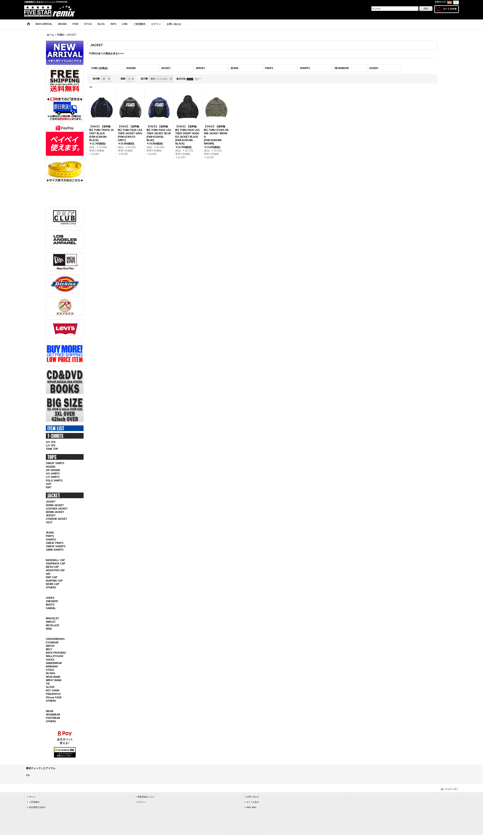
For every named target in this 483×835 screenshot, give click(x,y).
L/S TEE (50, 519)
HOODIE (50, 540)
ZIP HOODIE (53, 544)
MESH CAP (52, 649)
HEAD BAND (53, 771)
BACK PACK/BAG (56, 747)
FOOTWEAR (53, 816)
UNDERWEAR (54, 757)
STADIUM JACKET (56, 593)
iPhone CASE (54, 791)
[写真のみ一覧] (191, 79)
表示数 (96, 78)
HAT (48, 656)
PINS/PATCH (53, 788)
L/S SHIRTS (53, 551)
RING (49, 719)
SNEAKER (52, 687)
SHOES (50, 684)
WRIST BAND (53, 774)
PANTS (50, 614)
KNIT (49, 561)
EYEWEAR (52, 737)
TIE (48, 778)
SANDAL (51, 694)
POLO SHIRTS (54, 554)
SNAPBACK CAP (55, 645)
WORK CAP (52, 666)
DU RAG (50, 768)
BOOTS (50, 691)
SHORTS (51, 617)
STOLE (50, 764)
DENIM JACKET (55, 586)
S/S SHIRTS (53, 547)
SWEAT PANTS (54, 621)
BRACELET (52, 709)
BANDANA (52, 761)
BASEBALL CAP (55, 642)
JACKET (50, 575)
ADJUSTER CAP (55, 652)
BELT (49, 743)
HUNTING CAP (54, 663)
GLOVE (50, 781)
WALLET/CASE (54, 750)
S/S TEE (51, 516)
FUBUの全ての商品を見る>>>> (106, 53)
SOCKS (50, 754)
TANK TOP (52, 522)
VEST (49, 596)
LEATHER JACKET (57, 582)
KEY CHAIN (52, 785)
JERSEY (51, 589)
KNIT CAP (51, 659)
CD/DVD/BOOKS (55, 733)
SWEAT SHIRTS (55, 537)
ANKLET (51, 712)
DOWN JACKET (55, 579)
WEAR (49, 809)
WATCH (50, 740)
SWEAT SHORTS (55, 624)
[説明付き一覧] (199, 79)
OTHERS (51, 669)
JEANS (50, 610)
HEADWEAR (53, 813)
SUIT (49, 557)
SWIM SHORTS (55, 627)
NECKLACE (52, 715)
